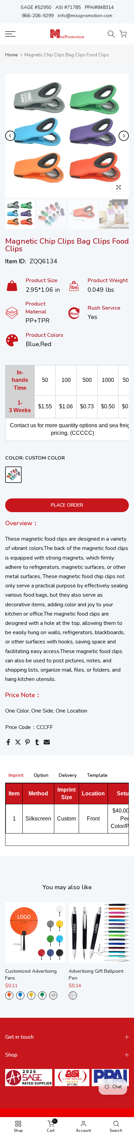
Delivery (68, 776)
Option (41, 776)
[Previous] (10, 136)
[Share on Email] (47, 742)
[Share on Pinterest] (27, 742)
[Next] (124, 136)
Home (11, 55)
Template (97, 776)
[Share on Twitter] (18, 742)
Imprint (16, 776)
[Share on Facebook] (8, 742)
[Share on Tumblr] (37, 742)
